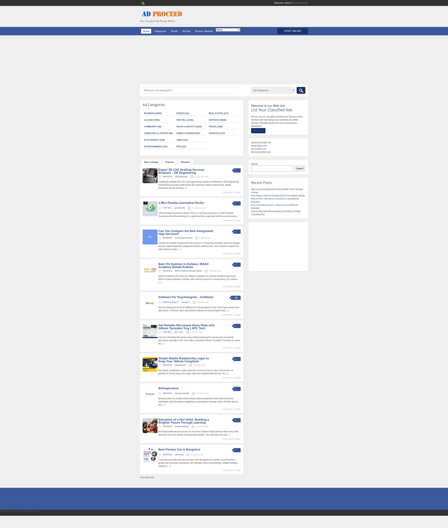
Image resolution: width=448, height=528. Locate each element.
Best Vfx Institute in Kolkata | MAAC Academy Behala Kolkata (183, 265)
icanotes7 (185, 302)
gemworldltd (180, 208)
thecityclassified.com (261, 152)
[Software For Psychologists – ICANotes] (150, 310)
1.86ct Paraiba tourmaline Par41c (181, 203)
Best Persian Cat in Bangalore (179, 449)
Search (254, 164)
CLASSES (149, 120)
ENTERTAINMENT (153, 146)
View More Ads (147, 477)
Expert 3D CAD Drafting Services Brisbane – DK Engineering (181, 171)
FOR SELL (181, 120)
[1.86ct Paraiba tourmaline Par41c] (150, 215)
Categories (160, 31)
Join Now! (258, 130)
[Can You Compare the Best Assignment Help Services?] (150, 243)
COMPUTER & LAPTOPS (156, 133)
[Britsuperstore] (150, 401)
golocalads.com (258, 149)
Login (303, 3)
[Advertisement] (224, 60)
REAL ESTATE (216, 113)
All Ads (174, 31)
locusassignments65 (183, 238)
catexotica (179, 454)
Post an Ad (292, 31)
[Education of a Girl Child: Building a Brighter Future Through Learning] (150, 432)
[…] (185, 188)
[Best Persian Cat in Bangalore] (150, 462)
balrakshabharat (182, 426)
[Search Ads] (301, 90)
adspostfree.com (259, 146)
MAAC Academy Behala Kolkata (188, 271)
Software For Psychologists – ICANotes (185, 297)
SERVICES (214, 120)
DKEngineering (181, 176)
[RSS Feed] (142, 2)
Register (295, 3)
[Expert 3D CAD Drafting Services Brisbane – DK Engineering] (150, 182)
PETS (179, 146)
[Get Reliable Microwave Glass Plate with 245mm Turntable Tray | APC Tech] (150, 338)
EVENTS (180, 113)
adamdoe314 (180, 365)
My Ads (187, 31)
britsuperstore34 (182, 393)
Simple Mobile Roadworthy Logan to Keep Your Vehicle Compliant (183, 360)
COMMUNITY (150, 126)
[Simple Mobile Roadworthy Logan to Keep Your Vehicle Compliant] (150, 371)
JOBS (179, 140)
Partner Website (204, 31)
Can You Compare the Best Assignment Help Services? (185, 232)
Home (146, 31)
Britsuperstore (168, 388)
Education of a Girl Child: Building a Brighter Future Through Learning (183, 421)
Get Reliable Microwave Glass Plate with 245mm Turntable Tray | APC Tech (186, 327)
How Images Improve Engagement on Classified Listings (278, 195)
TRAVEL (213, 126)
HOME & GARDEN (185, 133)
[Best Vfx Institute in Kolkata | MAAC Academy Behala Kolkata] (150, 277)
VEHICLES (214, 133)
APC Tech (179, 332)
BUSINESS (149, 113)
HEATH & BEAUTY (185, 126)
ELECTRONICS (151, 140)
